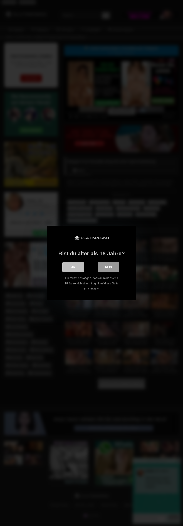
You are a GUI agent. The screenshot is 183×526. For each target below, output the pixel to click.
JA (73, 267)
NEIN (108, 267)
